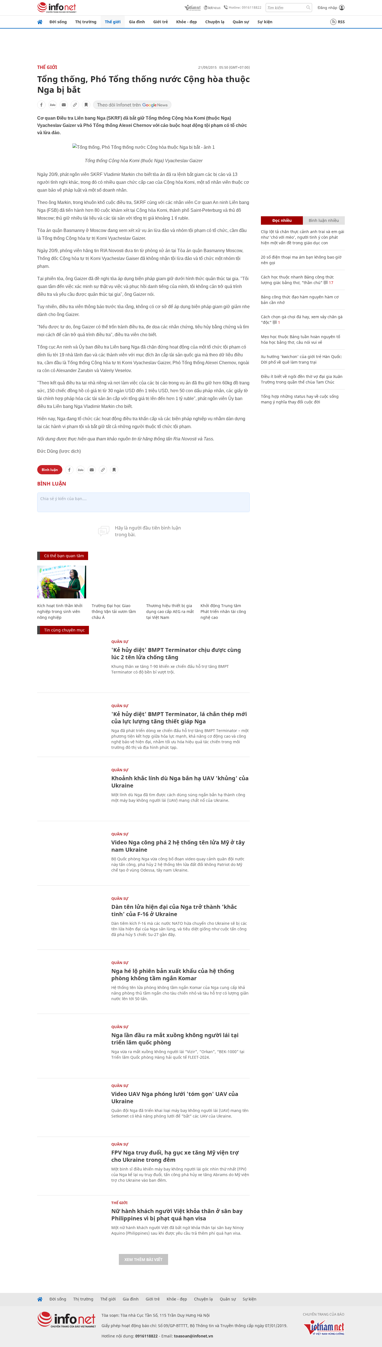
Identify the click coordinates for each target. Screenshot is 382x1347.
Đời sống (58, 21)
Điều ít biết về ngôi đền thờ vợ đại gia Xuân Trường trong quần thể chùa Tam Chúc (302, 379)
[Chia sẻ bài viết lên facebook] (41, 105)
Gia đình (137, 21)
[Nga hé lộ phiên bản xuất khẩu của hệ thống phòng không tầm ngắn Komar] (71, 984)
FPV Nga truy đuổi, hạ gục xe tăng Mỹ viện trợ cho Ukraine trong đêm (175, 1156)
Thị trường (85, 21)
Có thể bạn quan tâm (64, 555)
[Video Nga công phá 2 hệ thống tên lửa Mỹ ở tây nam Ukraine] (71, 855)
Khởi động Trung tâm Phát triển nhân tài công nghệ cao (223, 611)
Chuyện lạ (214, 21)
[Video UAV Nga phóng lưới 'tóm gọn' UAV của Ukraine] (71, 1107)
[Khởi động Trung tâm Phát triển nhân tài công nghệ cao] (225, 582)
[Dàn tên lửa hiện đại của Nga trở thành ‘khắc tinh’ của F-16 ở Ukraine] (71, 919)
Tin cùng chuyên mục (64, 630)
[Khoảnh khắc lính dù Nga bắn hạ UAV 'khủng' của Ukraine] (71, 791)
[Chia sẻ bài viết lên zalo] (52, 105)
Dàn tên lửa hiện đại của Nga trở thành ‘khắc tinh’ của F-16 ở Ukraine (174, 910)
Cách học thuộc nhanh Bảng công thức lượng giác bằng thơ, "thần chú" (297, 279)
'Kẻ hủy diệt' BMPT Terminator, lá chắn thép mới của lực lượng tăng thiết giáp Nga (179, 717)
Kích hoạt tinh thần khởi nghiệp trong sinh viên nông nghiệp (59, 611)
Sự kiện (265, 21)
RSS (341, 21)
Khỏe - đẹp (186, 21)
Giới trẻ (160, 21)
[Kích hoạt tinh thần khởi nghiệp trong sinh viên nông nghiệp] (61, 582)
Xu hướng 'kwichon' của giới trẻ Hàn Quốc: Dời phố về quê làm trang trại (301, 359)
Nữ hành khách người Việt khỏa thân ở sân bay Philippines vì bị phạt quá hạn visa (176, 1214)
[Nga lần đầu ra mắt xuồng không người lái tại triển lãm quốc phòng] (71, 1048)
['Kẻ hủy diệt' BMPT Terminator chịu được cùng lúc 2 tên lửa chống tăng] (71, 663)
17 (330, 282)
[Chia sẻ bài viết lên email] (64, 105)
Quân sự (241, 21)
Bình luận (50, 469)
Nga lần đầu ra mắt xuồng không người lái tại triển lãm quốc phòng (175, 1038)
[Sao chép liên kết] (75, 105)
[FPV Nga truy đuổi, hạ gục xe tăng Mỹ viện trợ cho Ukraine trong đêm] (71, 1165)
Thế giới (113, 21)
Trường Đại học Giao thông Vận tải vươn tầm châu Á (114, 611)
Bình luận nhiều (324, 220)
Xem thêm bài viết (143, 1259)
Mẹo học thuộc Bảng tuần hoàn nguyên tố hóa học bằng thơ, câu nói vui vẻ (300, 339)
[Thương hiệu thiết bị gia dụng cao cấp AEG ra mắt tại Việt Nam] (170, 582)
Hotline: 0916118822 (245, 7)
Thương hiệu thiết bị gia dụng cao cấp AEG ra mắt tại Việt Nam (170, 611)
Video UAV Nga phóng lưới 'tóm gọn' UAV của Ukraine (174, 1097)
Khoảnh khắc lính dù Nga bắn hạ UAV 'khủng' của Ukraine (180, 781)
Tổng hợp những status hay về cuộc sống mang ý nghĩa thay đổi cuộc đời (300, 399)
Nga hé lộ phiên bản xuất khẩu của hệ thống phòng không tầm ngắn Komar (172, 974)
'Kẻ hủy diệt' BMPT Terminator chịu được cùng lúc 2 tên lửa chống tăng (176, 653)
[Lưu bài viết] (86, 105)
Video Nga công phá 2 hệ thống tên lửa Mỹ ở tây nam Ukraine (178, 846)
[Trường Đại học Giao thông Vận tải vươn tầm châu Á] (116, 582)
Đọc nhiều (282, 220)
